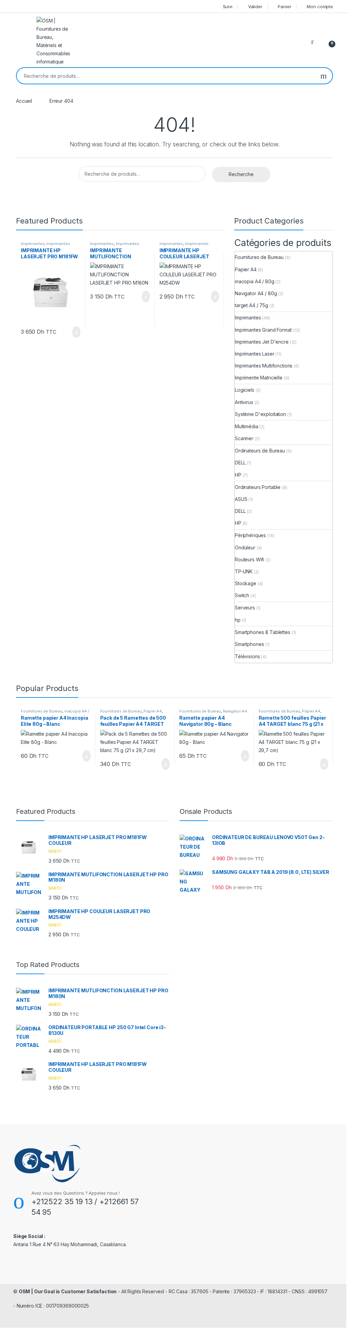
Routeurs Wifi (249, 559)
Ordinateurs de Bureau (260, 450)
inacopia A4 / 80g (254, 281)
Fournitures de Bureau (259, 257)
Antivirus (244, 402)
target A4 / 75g (251, 305)
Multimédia (246, 426)
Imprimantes (32, 243)
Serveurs (245, 607)
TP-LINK (244, 571)
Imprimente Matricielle (259, 377)
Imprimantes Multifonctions (263, 366)
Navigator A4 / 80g (256, 293)
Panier (284, 6)
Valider (255, 6)
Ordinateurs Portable (257, 487)
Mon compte (320, 6)
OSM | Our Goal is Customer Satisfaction (68, 1291)
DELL (240, 462)
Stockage (245, 583)
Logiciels (244, 390)
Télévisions (247, 656)
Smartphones (249, 644)
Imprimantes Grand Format (263, 330)
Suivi (227, 6)
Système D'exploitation (260, 414)
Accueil (24, 101)
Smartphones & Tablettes (262, 632)
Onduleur (245, 547)
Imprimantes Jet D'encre (262, 342)
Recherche (323, 76)
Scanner (244, 438)
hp (238, 620)
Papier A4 (246, 269)
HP (238, 475)
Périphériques (250, 535)
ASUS (241, 499)
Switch (242, 595)
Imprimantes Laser (254, 354)
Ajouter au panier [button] (72, 332)
